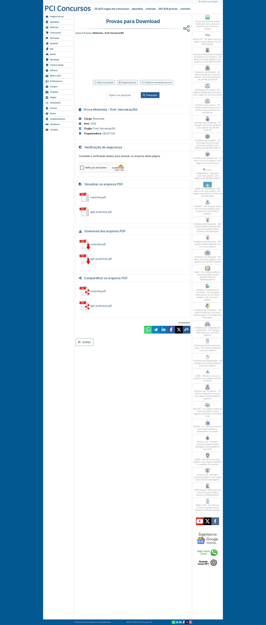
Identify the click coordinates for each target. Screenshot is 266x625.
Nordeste (54, 59)
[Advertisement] (108, 56)
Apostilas (54, 22)
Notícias (54, 27)
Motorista (98, 118)
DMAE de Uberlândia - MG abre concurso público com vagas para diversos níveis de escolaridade (207, 192)
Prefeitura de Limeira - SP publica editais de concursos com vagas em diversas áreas (207, 92)
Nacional (54, 38)
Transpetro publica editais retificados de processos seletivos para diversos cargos (207, 25)
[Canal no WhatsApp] (173, 622)
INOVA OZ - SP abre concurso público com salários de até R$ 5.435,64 (207, 41)
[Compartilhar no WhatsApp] (148, 330)
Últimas (54, 70)
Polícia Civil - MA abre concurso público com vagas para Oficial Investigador (207, 477)
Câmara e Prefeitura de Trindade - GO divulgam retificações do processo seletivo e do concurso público (207, 295)
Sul (51, 49)
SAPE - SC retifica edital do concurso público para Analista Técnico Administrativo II (207, 276)
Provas (53, 108)
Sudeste (54, 43)
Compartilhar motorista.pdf (133, 291)
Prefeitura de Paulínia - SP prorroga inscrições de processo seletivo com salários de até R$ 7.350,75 (207, 144)
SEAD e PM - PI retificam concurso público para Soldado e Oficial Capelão (207, 507)
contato (185, 8)
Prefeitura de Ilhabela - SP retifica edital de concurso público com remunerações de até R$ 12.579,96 (207, 76)
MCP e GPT (55, 76)
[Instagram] (190, 622)
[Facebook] (183, 622)
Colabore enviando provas (158, 82)
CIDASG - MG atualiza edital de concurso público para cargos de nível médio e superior (207, 210)
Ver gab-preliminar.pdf (133, 212)
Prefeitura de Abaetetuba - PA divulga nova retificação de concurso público (207, 363)
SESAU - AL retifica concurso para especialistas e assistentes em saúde (207, 429)
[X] (187, 622)
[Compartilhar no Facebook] (171, 330)
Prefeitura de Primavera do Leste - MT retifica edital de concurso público (207, 348)
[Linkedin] (180, 622)
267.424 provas (167, 8)
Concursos (55, 33)
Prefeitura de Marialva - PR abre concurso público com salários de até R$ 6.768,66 (207, 259)
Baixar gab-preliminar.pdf (133, 259)
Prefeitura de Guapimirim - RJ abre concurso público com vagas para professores (207, 160)
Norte (53, 54)
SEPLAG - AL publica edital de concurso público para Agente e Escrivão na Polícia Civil (207, 412)
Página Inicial (57, 16)
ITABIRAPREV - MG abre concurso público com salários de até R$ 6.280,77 (207, 175)
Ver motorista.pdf (133, 197)
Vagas (53, 97)
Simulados (55, 103)
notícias (151, 8)
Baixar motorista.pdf (133, 244)
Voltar (86, 342)
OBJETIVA (109, 133)
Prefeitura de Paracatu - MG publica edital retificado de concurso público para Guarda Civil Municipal (207, 228)
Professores (56, 81)
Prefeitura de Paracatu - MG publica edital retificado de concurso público (207, 244)
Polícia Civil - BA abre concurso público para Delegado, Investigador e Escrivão (207, 445)
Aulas (53, 113)
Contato (54, 130)
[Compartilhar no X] (179, 330)
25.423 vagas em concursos (111, 8)
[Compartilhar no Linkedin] (163, 330)
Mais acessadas (105, 82)
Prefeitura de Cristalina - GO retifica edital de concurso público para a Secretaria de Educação (207, 314)
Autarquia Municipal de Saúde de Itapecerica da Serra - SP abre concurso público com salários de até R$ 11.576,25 (207, 58)
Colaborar (55, 124)
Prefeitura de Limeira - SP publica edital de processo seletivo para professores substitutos (207, 109)
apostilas (137, 8)
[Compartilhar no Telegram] (156, 330)
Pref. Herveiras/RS (104, 128)
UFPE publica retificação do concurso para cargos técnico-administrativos (207, 492)
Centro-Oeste (56, 65)
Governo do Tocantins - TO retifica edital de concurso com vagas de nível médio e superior (207, 395)
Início (78, 33)
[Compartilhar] (186, 330)
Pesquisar (151, 95)
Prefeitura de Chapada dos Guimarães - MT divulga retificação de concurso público (207, 331)
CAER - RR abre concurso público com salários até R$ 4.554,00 (207, 378)
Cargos (53, 86)
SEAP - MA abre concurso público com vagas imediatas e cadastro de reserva (207, 462)
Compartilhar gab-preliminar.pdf (133, 306)
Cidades (54, 92)
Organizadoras (57, 119)
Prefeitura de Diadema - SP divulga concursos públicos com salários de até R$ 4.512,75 (207, 126)
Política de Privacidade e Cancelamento (93, 622)
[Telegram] (177, 622)
